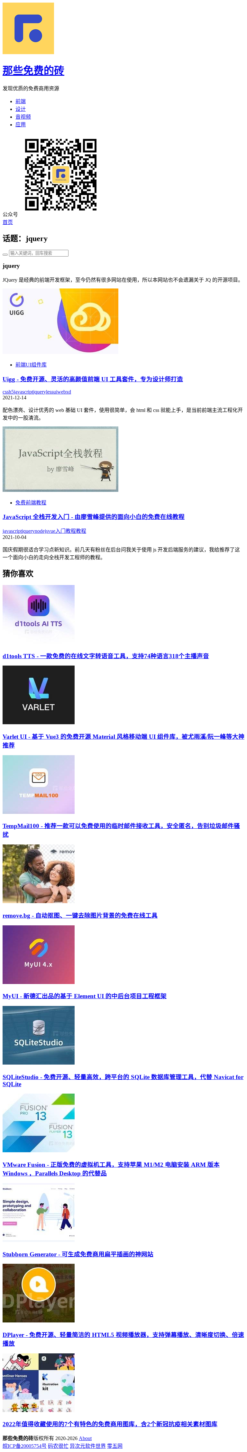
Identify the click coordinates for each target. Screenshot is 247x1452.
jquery (39, 392)
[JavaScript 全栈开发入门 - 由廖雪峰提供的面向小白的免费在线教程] (60, 490)
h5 (11, 392)
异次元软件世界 (88, 1446)
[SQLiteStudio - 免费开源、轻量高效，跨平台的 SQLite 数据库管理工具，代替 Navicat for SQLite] (39, 1063)
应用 (20, 124)
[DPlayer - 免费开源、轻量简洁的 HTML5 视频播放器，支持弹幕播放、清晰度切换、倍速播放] (39, 1320)
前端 (20, 101)
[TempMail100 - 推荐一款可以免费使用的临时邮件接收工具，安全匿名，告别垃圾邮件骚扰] (39, 812)
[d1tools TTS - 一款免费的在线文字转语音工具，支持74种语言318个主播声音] (39, 642)
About (85, 1438)
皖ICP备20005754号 (25, 1446)
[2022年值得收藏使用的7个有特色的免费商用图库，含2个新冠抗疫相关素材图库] (39, 1410)
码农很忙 (58, 1446)
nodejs (41, 531)
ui (55, 392)
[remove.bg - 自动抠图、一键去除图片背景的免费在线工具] (39, 901)
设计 (20, 109)
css (6, 392)
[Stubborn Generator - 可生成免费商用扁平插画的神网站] (39, 1240)
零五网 (115, 1446)
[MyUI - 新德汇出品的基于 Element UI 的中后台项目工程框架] (39, 982)
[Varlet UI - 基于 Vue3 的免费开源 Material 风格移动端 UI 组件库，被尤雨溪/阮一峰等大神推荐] (39, 722)
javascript (23, 392)
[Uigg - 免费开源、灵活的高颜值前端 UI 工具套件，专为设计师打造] (60, 352)
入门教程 (65, 531)
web (61, 392)
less (49, 392)
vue (51, 531)
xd (68, 392)
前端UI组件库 (31, 364)
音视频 (23, 117)
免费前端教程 (30, 502)
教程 (81, 531)
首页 (8, 222)
